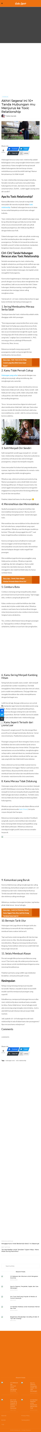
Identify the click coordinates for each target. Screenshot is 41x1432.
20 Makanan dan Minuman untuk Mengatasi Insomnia (24, 1277)
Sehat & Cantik (14, 1279)
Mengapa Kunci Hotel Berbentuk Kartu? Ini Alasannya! (20, 1243)
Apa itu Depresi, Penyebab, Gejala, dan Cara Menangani (24, 1287)
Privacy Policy (25, 1415)
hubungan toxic (10, 1060)
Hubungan (5, 96)
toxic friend (23, 809)
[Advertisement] (20, 21)
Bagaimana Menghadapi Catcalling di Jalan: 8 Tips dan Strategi (24, 1317)
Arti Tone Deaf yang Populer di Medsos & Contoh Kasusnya (23, 1297)
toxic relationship (21, 1060)
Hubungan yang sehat (9, 375)
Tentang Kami (25, 1420)
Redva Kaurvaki (11, 116)
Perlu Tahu (13, 1300)
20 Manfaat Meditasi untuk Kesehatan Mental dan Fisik (24, 1307)
